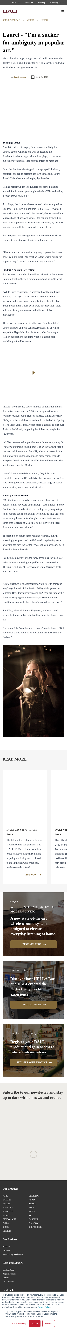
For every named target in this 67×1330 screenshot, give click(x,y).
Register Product (9, 1274)
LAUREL (44, 20)
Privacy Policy (44, 1306)
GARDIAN (33, 1219)
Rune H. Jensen (19, 77)
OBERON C (34, 1196)
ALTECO (32, 1204)
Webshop (6, 1250)
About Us (6, 1246)
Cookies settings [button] (19, 1323)
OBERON (7, 1231)
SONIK (6, 1227)
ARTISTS (30, 20)
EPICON (6, 1204)
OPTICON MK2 (9, 1219)
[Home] (10, 11)
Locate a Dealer (8, 1270)
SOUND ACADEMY (11, 20)
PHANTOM (34, 1223)
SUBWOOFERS (35, 1227)
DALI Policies (8, 1281)
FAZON (6, 1223)
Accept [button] (35, 1323)
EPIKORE (7, 1200)
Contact (5, 1278)
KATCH (32, 1211)
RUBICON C (8, 1211)
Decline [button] (48, 1323)
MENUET (7, 1215)
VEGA (31, 1207)
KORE (5, 1196)
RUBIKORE (8, 1207)
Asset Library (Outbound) (13, 1254)
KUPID (32, 1200)
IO (30, 1215)
